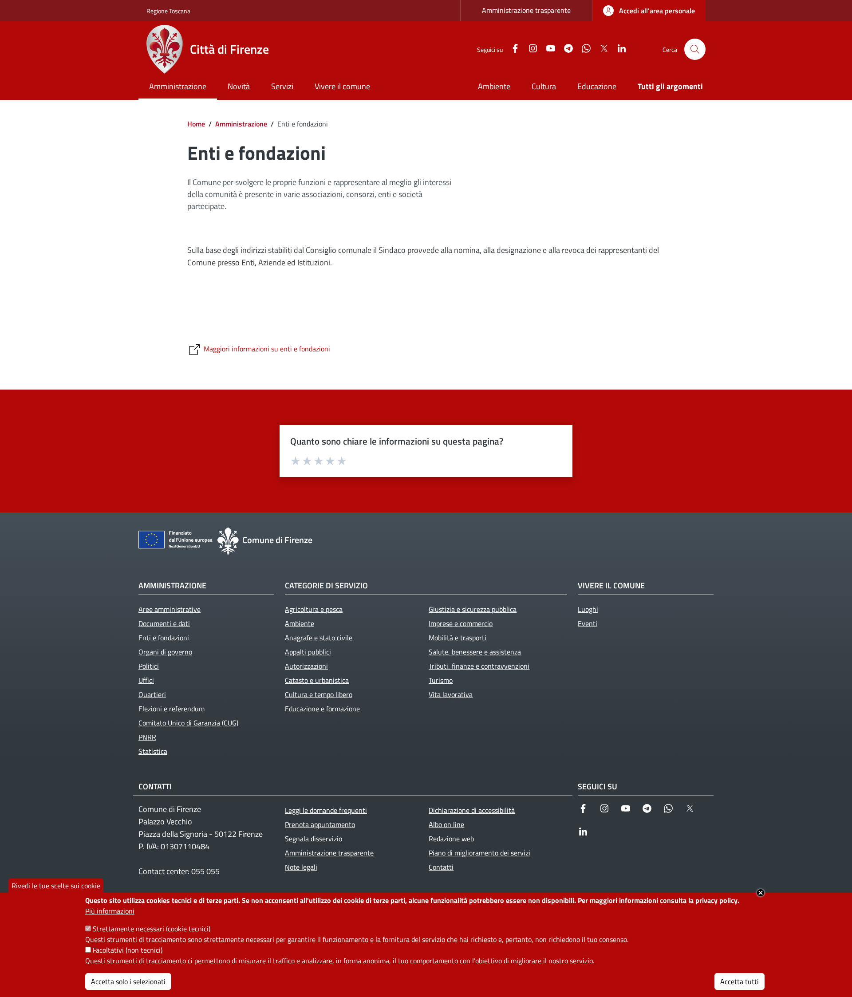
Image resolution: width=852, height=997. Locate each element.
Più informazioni (109, 911)
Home (196, 123)
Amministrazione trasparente (526, 10)
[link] (649, 10)
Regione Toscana (168, 11)
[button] (695, 49)
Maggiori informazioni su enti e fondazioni (267, 348)
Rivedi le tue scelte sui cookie (56, 885)
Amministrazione (241, 123)
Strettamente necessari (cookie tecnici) (151, 928)
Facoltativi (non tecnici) (127, 950)
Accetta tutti (739, 981)
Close (760, 892)
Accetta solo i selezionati (128, 981)
